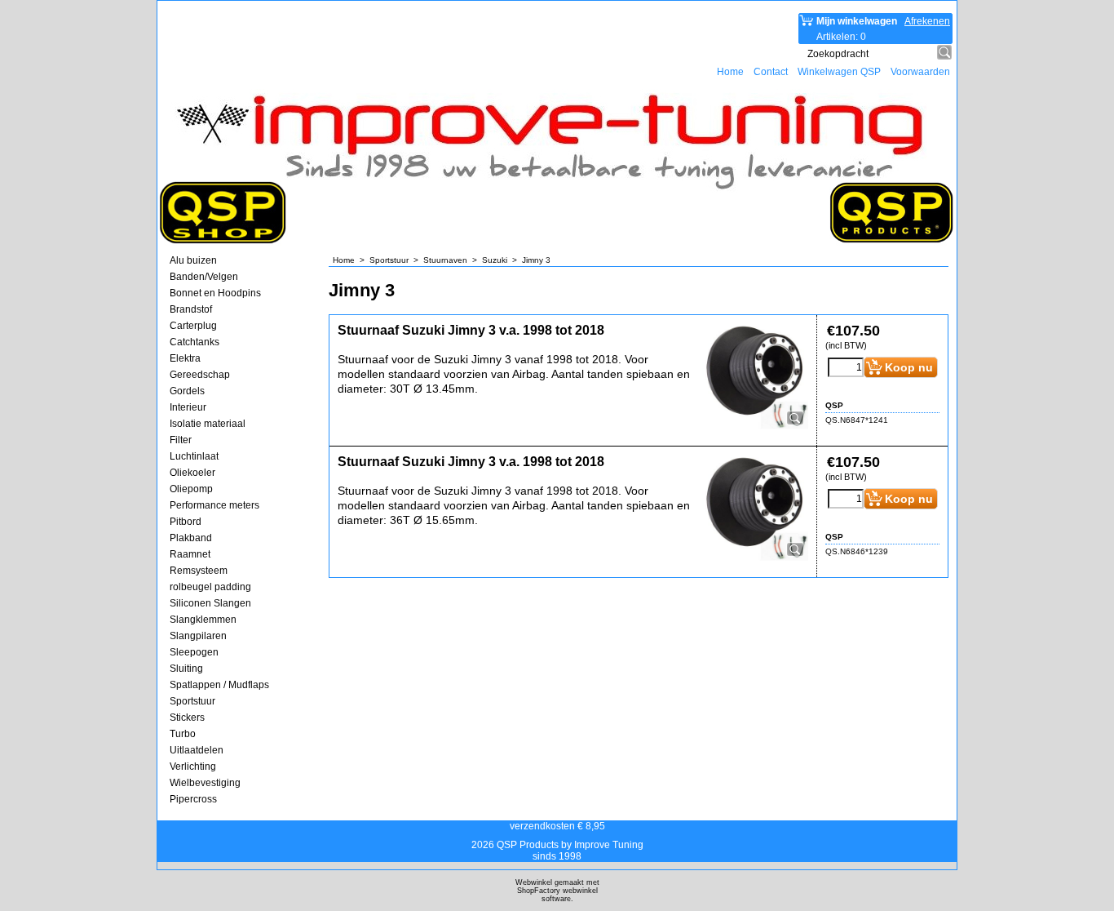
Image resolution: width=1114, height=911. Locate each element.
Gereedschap (200, 374)
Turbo (183, 734)
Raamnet (190, 554)
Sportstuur (192, 701)
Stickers (187, 717)
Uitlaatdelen (196, 750)
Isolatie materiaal (207, 423)
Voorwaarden (920, 72)
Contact (771, 72)
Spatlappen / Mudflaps (219, 685)
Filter (181, 440)
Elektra (185, 358)
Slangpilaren (198, 636)
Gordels (187, 391)
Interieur (188, 407)
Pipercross (193, 799)
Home (730, 72)
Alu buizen (193, 260)
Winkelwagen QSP (839, 72)
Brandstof (191, 309)
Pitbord (185, 521)
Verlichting (193, 766)
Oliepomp (191, 489)
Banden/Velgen (204, 276)
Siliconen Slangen (210, 603)
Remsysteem (199, 570)
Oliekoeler (192, 472)
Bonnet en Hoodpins (215, 293)
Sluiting (186, 668)
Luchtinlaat (194, 456)
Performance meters (214, 505)
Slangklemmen (203, 619)
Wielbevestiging (205, 783)
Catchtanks (194, 342)
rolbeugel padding (210, 587)
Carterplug (193, 325)
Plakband (191, 538)
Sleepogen (194, 652)
